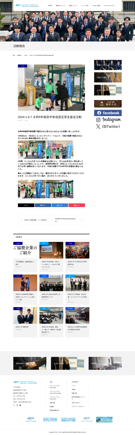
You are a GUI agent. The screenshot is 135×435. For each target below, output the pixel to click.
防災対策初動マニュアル (78, 398)
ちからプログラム (109, 5)
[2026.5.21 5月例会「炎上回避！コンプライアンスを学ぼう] (77, 283)
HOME (50, 5)
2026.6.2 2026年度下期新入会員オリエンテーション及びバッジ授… (25, 297)
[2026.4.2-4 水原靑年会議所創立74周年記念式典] (77, 315)
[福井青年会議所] (27, 5)
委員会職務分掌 (54, 410)
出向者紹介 (75, 382)
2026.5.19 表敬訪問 (22, 327)
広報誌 (74, 389)
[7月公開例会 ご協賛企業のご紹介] (25, 250)
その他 (26, 120)
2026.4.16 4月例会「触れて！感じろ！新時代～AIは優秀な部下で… (51, 329)
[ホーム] (14, 55)
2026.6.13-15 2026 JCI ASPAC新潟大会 (77, 263)
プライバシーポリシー (78, 406)
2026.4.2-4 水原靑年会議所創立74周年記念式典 (77, 328)
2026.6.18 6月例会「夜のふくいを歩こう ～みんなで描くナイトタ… (51, 264)
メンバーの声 (84, 5)
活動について (73, 5)
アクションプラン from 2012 (55, 398)
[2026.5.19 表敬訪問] (25, 315)
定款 (51, 382)
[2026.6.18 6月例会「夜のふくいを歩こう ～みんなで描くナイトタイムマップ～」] (51, 250)
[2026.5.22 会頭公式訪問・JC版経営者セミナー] (51, 283)
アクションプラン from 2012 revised (55, 392)
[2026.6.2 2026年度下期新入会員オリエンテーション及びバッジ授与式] (25, 283)
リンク (74, 385)
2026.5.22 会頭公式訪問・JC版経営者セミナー (51, 295)
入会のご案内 (96, 5)
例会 (44, 243)
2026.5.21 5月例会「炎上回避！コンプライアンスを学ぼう (77, 297)
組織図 (52, 406)
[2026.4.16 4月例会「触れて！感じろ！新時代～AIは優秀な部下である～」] (51, 315)
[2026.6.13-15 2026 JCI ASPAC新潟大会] (77, 250)
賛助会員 (52, 403)
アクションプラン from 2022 (55, 386)
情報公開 (74, 393)
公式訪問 (44, 276)
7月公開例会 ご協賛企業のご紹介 (25, 263)
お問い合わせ (75, 402)
